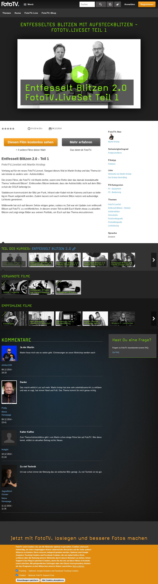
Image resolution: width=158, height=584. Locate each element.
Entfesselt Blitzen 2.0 (51, 249)
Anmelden (129, 4)
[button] (79, 74)
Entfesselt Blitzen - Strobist (119, 208)
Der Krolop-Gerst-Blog (117, 177)
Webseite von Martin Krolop (119, 174)
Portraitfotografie (115, 222)
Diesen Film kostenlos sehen (30, 142)
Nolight (5, 449)
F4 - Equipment (114, 189)
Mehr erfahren (81, 142)
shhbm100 (7, 365)
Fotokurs (111, 164)
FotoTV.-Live (31, 13)
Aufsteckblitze (114, 211)
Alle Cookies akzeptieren (53, 580)
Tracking (22, 571)
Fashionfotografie (115, 219)
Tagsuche (117, 4)
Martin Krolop (113, 142)
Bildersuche (110, 4)
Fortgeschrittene (115, 153)
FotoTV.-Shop (49, 13)
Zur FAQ (115, 352)
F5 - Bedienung (114, 192)
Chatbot (22, 575)
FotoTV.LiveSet (114, 204)
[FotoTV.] (10, 4)
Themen (6, 13)
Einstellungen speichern (27, 580)
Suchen (101, 4)
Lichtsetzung (113, 226)
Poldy (4, 408)
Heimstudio (113, 215)
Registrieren (147, 4)
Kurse (18, 13)
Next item (153, 260)
